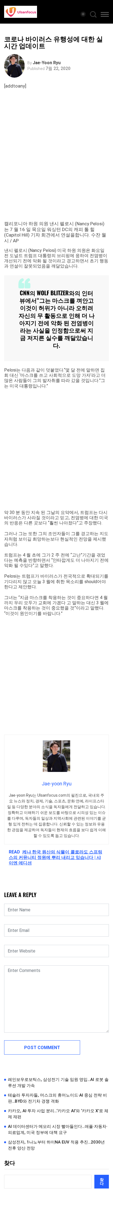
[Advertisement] (56, 161)
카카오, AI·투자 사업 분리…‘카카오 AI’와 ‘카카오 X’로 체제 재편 (58, 1114)
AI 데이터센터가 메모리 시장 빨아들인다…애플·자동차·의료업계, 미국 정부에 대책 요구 (58, 1129)
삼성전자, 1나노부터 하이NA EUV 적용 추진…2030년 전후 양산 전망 (56, 1145)
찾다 (9, 1163)
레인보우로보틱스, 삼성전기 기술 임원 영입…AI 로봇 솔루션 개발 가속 (58, 1082)
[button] (105, 15)
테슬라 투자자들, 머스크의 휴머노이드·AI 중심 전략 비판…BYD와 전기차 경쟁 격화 (57, 1098)
